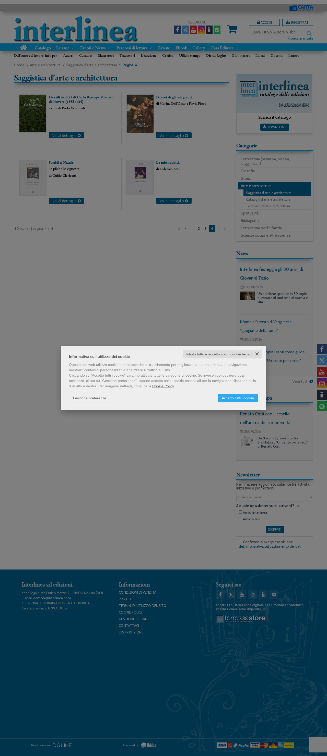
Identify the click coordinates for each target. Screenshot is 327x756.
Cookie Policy (163, 386)
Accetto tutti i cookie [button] (238, 398)
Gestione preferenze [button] (89, 398)
